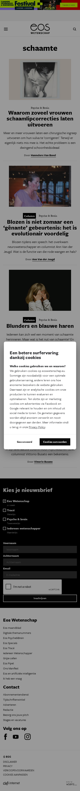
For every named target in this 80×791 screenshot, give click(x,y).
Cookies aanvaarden (55, 442)
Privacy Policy (37, 427)
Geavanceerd (24, 442)
